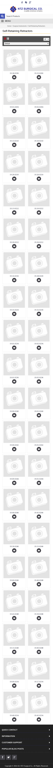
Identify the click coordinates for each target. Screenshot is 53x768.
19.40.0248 (38, 580)
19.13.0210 (14, 141)
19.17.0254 (38, 682)
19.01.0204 (14, 107)
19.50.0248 (38, 614)
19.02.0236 (38, 377)
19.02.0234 (38, 344)
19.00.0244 (14, 479)
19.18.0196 (14, 73)
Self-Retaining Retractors (36, 26)
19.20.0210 (14, 175)
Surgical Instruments (20, 26)
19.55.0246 (38, 546)
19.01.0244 (38, 479)
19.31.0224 (14, 310)
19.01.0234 (14, 344)
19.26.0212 (38, 242)
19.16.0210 (38, 141)
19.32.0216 (14, 276)
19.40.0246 (14, 513)
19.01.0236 (14, 377)
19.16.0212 (38, 208)
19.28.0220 (38, 276)
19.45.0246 (38, 513)
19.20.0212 (14, 242)
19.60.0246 (14, 580)
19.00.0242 (14, 445)
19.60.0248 (38, 648)
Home (9, 26)
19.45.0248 (14, 614)
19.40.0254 (14, 715)
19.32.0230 (38, 310)
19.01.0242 (38, 445)
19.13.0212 (14, 208)
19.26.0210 (38, 175)
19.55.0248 (14, 648)
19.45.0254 (38, 715)
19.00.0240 (14, 411)
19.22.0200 (38, 73)
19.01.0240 (38, 411)
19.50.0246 (14, 546)
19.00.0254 (14, 682)
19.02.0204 (38, 107)
